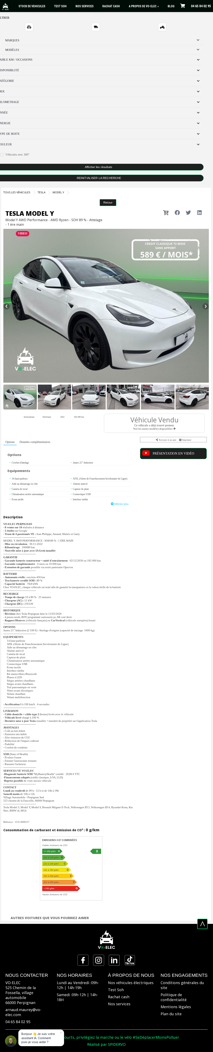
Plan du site (171, 1013)
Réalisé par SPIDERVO (106, 1044)
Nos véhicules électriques (131, 982)
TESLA (41, 192)
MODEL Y (58, 192)
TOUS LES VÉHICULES (16, 192)
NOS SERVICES (85, 6)
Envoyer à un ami (167, 440)
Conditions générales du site (182, 985)
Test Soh (116, 989)
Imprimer (186, 440)
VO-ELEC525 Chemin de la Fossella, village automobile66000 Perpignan (20, 992)
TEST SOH (60, 6)
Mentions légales (176, 1006)
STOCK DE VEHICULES (32, 6)
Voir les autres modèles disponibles (153, 428)
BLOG (171, 6)
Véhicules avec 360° (17, 154)
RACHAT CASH (111, 6)
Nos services (119, 1003)
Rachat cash (118, 996)
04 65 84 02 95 (201, 6)
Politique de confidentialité (174, 997)
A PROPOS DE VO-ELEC (144, 6)
